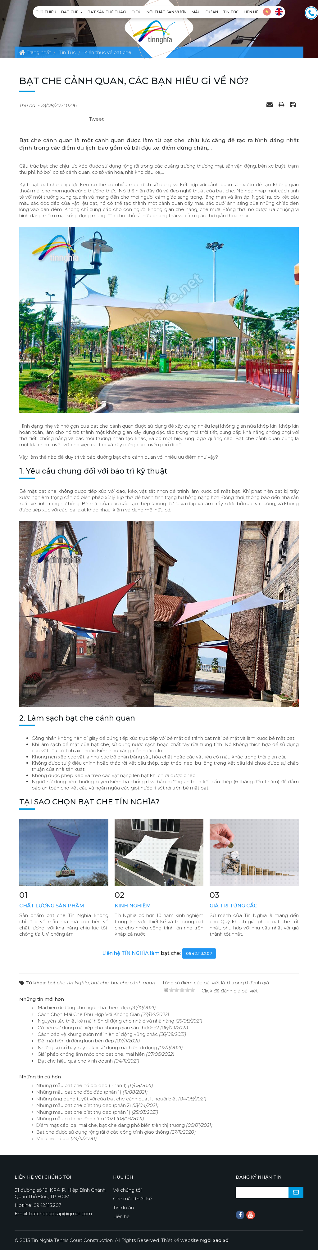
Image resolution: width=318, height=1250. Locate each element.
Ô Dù (136, 12)
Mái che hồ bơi (52, 1138)
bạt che (170, 953)
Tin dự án (123, 1208)
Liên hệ (251, 12)
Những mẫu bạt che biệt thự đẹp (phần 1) (83, 1112)
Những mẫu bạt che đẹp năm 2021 (75, 1119)
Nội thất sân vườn (167, 12)
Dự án (212, 12)
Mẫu (196, 12)
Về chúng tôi (127, 1190)
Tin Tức (231, 12)
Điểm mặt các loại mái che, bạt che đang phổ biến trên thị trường (110, 1125)
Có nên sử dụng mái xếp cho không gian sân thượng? (98, 1028)
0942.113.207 (199, 953)
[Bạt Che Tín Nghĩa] (155, 31)
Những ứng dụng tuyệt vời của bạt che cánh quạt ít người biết (106, 1099)
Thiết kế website (195, 1240)
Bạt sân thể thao (107, 12)
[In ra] (282, 104)
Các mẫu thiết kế (132, 1199)
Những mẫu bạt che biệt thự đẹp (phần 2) (83, 1105)
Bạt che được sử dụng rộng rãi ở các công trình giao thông (102, 1132)
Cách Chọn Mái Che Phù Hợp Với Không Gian (89, 1014)
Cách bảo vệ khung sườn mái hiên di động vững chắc (98, 1034)
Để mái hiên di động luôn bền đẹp (76, 1041)
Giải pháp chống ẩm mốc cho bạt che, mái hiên (91, 1054)
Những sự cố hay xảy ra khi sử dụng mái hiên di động (97, 1047)
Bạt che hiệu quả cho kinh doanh (75, 1061)
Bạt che (70, 12)
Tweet (96, 119)
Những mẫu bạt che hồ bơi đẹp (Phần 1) (81, 1085)
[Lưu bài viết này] (293, 104)
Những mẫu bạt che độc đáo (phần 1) (78, 1092)
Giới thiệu (45, 12)
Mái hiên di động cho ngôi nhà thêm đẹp (84, 1007)
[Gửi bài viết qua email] (270, 104)
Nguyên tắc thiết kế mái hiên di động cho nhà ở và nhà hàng (106, 1021)
